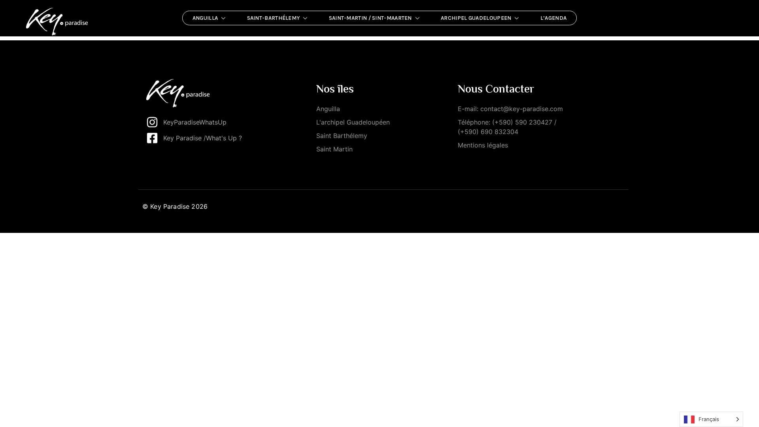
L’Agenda (553, 18)
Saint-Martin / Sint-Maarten (370, 18)
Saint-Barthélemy (273, 18)
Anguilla (205, 18)
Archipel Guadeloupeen (476, 18)
